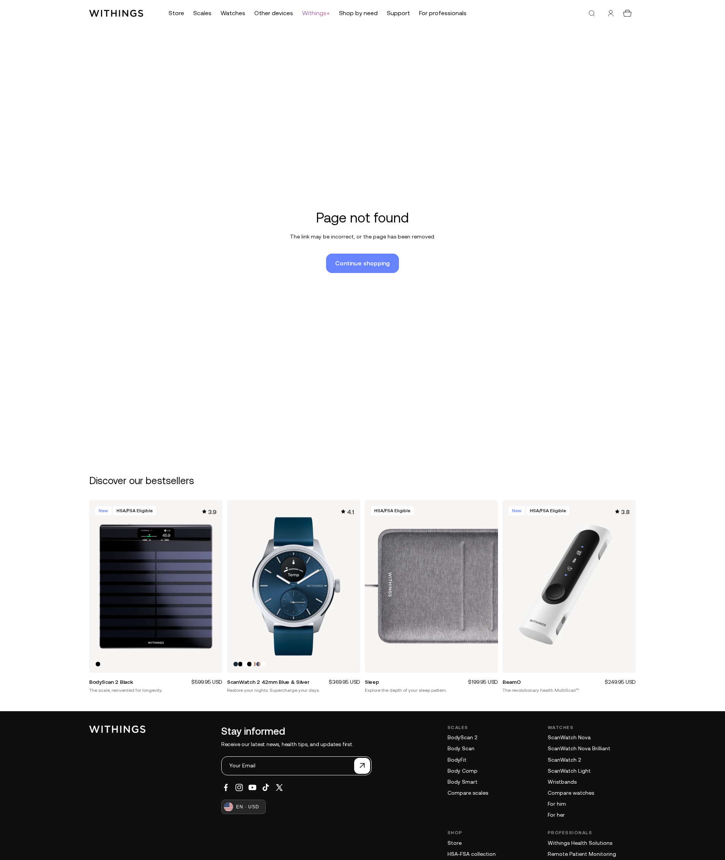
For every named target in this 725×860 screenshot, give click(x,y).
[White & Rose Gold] (254, 664)
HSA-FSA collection (472, 854)
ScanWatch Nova (569, 737)
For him (557, 804)
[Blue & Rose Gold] (258, 664)
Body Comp (463, 771)
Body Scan (461, 748)
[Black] (98, 664)
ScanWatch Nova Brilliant (579, 748)
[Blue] (235, 664)
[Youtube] (252, 787)
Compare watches (571, 793)
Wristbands (562, 782)
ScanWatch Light (569, 771)
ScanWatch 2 (564, 760)
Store (455, 843)
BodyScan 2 (462, 737)
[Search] (591, 13)
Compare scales (468, 793)
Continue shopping (362, 263)
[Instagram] (239, 787)
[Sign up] (362, 766)
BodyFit (457, 760)
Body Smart (463, 782)
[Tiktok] (265, 787)
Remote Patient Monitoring (582, 854)
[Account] (610, 13)
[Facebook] (225, 787)
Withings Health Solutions (580, 843)
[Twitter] (279, 787)
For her (556, 815)
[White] (244, 664)
